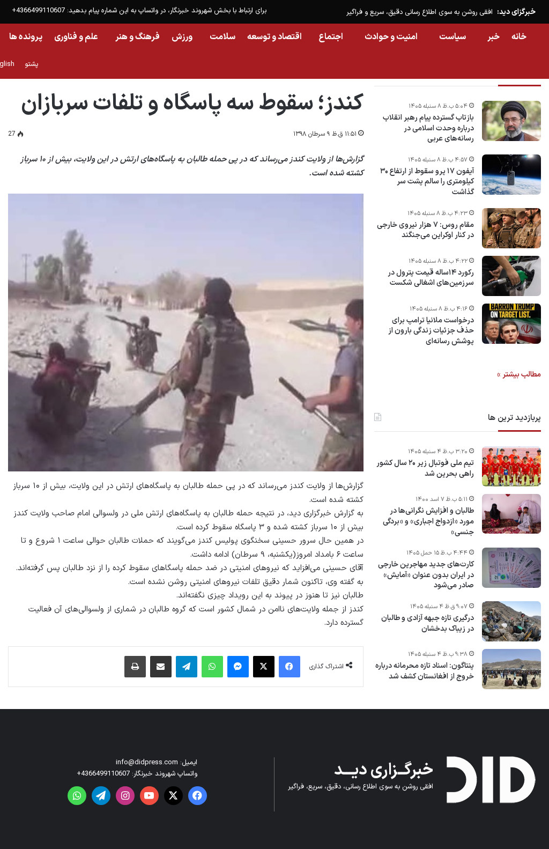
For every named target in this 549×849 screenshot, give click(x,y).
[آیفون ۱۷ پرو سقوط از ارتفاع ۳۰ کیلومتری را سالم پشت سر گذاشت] (511, 174)
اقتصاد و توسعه (274, 37)
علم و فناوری (76, 37)
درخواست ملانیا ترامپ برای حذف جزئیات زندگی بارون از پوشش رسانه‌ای (431, 331)
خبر (493, 37)
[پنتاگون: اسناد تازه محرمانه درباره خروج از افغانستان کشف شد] (511, 669)
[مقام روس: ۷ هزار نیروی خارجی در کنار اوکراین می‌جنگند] (511, 228)
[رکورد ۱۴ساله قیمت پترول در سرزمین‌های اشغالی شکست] (511, 276)
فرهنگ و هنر (137, 37)
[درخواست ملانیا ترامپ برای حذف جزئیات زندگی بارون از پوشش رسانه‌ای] (511, 324)
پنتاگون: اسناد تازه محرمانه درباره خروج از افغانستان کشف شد (424, 671)
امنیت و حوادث (391, 37)
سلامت (222, 37)
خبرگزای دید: (516, 12)
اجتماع (331, 37)
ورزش (182, 37)
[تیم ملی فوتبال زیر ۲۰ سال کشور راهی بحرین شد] (511, 466)
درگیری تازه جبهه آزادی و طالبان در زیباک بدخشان (427, 623)
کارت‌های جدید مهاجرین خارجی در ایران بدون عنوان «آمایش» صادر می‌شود (426, 575)
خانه (518, 37)
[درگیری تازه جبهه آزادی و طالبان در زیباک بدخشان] (511, 621)
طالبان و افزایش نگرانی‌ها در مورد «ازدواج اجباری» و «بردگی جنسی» (428, 521)
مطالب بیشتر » (519, 374)
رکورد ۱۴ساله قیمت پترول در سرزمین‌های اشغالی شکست (431, 278)
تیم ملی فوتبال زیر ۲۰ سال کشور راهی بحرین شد (425, 468)
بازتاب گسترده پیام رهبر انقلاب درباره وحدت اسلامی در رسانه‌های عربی (428, 128)
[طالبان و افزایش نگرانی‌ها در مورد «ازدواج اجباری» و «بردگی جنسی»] (511, 514)
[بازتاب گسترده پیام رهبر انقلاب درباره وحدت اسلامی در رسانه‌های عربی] (511, 121)
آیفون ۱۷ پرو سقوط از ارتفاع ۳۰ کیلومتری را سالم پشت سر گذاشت (427, 182)
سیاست (452, 37)
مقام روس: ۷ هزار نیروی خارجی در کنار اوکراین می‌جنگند (425, 230)
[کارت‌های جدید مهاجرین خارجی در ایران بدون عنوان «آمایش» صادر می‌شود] (511, 568)
